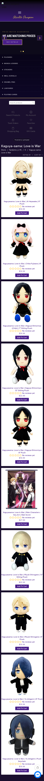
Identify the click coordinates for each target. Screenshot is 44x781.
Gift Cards (31, 131)
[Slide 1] (20, 51)
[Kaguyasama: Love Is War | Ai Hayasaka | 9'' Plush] (22, 177)
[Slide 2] (23, 51)
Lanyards (22, 88)
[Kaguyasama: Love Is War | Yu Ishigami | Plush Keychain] (22, 735)
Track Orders (13, 123)
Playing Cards (22, 95)
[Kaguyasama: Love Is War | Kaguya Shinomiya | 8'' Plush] (22, 426)
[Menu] (19, 12)
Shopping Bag (13, 131)
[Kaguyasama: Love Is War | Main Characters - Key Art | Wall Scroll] (22, 488)
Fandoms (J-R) (15, 150)
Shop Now (11, 44)
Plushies (22, 57)
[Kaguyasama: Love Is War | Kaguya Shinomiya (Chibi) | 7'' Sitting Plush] (22, 302)
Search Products (13, 115)
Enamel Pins (22, 82)
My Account (31, 115)
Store (3, 150)
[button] (37, 767)
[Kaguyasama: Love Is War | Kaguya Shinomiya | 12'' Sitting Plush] (22, 364)
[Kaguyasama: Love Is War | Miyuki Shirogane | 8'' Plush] (22, 613)
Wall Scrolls (22, 76)
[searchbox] (22, 103)
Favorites (31, 123)
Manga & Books (22, 63)
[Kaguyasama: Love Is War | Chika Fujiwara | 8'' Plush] (22, 240)
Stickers (22, 70)
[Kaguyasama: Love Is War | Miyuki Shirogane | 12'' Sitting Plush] (22, 551)
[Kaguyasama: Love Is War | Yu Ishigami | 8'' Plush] (22, 675)
